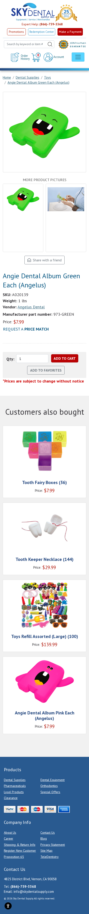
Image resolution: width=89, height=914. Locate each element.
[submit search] (50, 44)
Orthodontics (49, 786)
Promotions (16, 32)
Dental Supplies (15, 780)
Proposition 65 (14, 857)
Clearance (11, 798)
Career (8, 838)
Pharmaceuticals (15, 786)
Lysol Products (14, 792)
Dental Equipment (52, 780)
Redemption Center (41, 32)
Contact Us (47, 833)
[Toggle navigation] (78, 57)
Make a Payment (70, 32)
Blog (43, 838)
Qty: (10, 359)
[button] (36, 57)
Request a (26, 329)
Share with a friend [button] (46, 260)
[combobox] (29, 44)
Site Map (46, 851)
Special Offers (50, 792)
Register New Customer (20, 851)
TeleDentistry (49, 857)
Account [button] (58, 57)
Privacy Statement (52, 845)
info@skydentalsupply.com (34, 891)
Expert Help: (42, 24)
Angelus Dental (31, 307)
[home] (32, 12)
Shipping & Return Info (19, 845)
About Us (10, 833)
